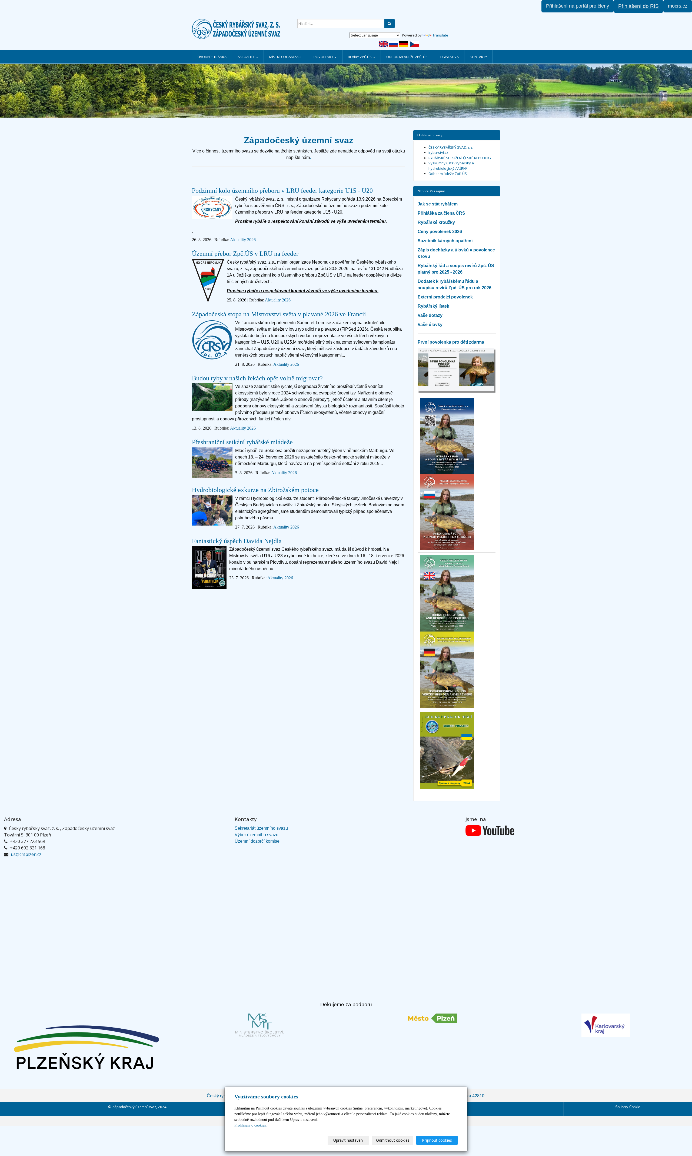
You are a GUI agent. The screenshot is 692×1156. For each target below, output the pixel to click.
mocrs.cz (677, 6)
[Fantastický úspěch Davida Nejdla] (209, 569)
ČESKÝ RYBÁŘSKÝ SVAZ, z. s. (451, 147)
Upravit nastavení (348, 1140)
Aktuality (246, 56)
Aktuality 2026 (243, 239)
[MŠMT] (259, 1025)
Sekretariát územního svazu (261, 828)
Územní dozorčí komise (257, 841)
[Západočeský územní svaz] (240, 29)
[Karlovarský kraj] (605, 1025)
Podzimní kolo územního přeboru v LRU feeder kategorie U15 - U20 (282, 190)
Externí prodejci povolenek (445, 297)
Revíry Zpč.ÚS (360, 56)
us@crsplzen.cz (26, 854)
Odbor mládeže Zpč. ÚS (407, 56)
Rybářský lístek (433, 306)
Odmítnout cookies (393, 1140)
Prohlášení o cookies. (250, 1125)
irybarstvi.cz (438, 152)
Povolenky (324, 56)
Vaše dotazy (430, 315)
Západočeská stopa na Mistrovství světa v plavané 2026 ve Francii (279, 314)
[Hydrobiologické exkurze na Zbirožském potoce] (212, 512)
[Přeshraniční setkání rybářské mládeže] (212, 464)
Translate (440, 35)
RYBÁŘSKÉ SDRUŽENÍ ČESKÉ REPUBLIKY (459, 157)
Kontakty (478, 56)
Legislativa (449, 56)
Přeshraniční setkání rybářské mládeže (242, 442)
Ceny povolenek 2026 (440, 231)
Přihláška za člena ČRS (441, 213)
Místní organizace (285, 56)
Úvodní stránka (212, 56)
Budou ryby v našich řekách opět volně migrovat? (257, 378)
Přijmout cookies (437, 1140)
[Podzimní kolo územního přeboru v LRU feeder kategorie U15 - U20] (212, 209)
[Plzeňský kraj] (86, 1047)
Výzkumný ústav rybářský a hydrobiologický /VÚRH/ (451, 166)
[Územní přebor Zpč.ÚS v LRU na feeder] (208, 282)
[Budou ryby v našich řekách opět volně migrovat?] (212, 398)
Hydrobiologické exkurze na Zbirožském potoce (255, 489)
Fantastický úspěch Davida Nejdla (237, 540)
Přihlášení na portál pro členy (577, 6)
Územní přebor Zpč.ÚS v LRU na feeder (245, 253)
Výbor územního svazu (256, 834)
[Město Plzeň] (432, 1018)
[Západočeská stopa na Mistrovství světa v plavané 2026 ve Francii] (212, 342)
